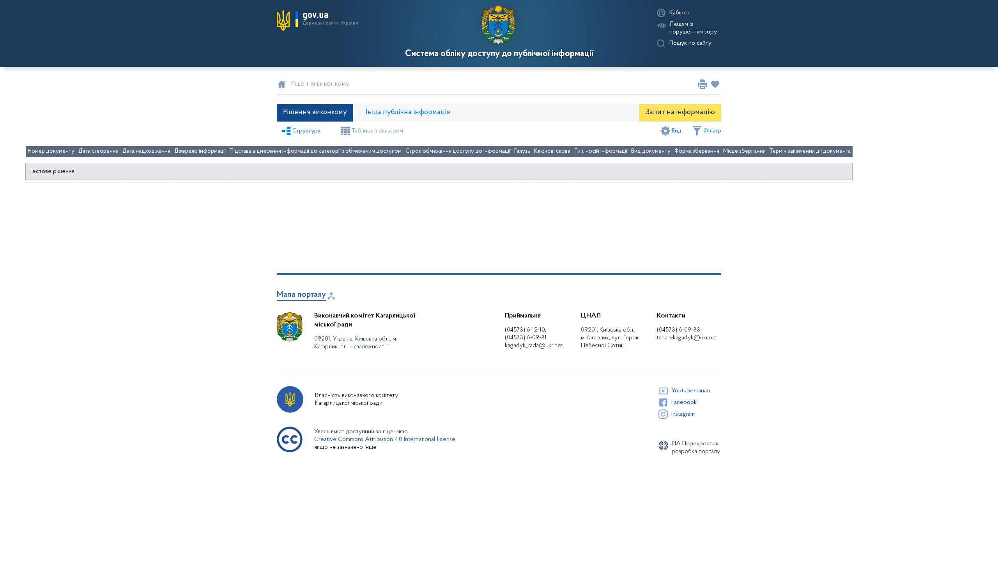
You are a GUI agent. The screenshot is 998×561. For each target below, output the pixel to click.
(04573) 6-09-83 (678, 330)
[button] (317, 20)
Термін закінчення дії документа (810, 151)
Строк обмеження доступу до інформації (457, 151)
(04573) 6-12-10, (525, 330)
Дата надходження (146, 151)
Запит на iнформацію (680, 112)
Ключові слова (552, 151)
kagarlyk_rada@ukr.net (534, 345)
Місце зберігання (744, 151)
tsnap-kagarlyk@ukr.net (687, 338)
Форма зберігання (696, 151)
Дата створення (98, 151)
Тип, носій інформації (600, 151)
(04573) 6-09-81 (526, 338)
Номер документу (51, 151)
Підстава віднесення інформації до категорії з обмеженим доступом (316, 151)
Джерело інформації (200, 151)
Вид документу (651, 151)
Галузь (522, 151)
